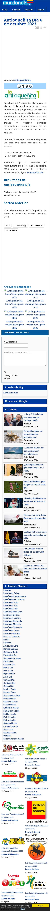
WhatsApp (21, 225)
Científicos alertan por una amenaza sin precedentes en (34, 451)
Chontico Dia (9, 664)
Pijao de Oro (9, 674)
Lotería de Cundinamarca (14, 596)
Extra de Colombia (11, 636)
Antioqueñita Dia (22, 79)
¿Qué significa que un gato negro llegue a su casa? (34, 468)
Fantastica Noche (11, 711)
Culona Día (8, 686)
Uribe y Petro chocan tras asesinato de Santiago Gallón (33, 417)
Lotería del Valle (10, 605)
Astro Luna (8, 729)
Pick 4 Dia (8, 671)
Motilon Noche (9, 714)
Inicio (4, 10)
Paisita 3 (7, 736)
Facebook (13, 230)
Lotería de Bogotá (11, 615)
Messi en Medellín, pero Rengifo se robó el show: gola (35, 484)
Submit (7, 378)
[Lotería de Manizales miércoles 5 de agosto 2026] (13, 845)
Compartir (38, 225)
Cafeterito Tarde (10, 652)
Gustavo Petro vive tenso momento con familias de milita (35, 535)
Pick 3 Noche (9, 717)
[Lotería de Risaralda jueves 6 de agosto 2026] (13, 811)
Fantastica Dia (10, 655)
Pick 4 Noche (9, 720)
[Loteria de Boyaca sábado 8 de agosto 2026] (13, 752)
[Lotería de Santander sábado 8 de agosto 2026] (13, 779)
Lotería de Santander (12, 627)
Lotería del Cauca (11, 630)
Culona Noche (9, 705)
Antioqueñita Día (35, 172)
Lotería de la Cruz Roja (13, 599)
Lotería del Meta (10, 609)
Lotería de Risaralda (12, 621)
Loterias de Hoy (10, 392)
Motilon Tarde (9, 689)
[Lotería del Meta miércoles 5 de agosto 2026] (37, 860)
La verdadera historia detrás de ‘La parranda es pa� (34, 552)
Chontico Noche (10, 701)
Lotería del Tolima (11, 593)
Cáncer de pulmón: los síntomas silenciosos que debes (35, 568)
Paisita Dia (8, 661)
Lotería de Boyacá (11, 633)
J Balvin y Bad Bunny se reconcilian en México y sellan (35, 501)
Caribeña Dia (9, 683)
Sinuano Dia (8, 680)
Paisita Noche (9, 698)
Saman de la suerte (12, 658)
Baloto (41, 10)
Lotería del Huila (10, 602)
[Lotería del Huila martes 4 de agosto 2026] (37, 890)
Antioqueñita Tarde (11, 695)
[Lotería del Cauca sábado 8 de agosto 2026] (37, 756)
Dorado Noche (9, 732)
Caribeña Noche (10, 726)
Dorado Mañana (10, 649)
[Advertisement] (25, 54)
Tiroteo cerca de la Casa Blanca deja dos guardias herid (35, 518)
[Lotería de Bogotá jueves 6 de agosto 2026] (37, 823)
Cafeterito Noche (11, 708)
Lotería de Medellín (12, 624)
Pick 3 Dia (8, 667)
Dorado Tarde (9, 692)
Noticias (29, 10)
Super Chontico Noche (13, 739)
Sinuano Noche (10, 723)
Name (10, 342)
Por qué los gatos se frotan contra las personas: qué (33, 434)
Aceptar (40, 906)
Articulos (16, 10)
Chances (7, 643)
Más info (23, 909)
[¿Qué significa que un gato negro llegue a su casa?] (13, 475)
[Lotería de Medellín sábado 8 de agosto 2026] (37, 785)
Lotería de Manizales (12, 612)
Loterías (7, 590)
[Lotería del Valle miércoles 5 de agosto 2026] (13, 889)
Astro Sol (7, 677)
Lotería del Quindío (12, 618)
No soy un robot (11, 375)
